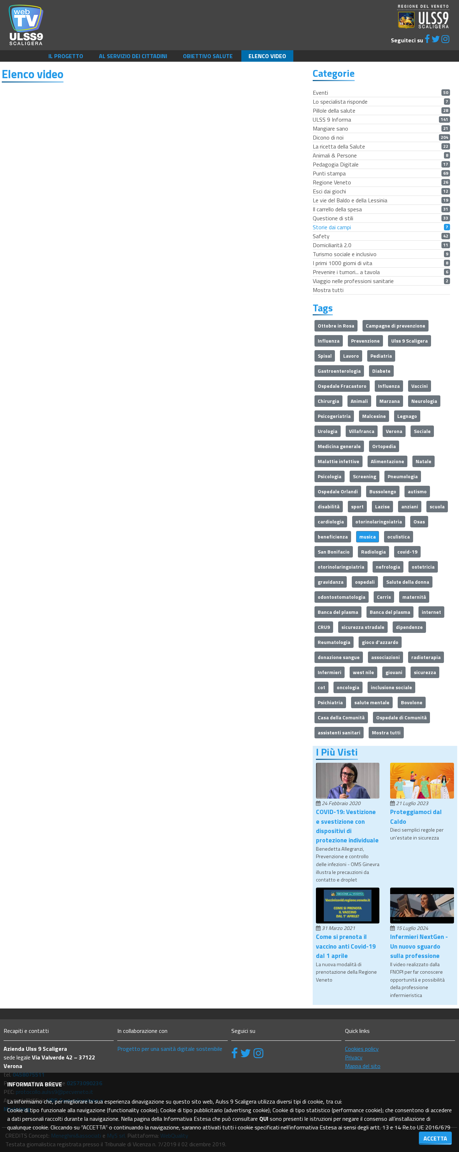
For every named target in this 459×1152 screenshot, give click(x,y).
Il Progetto (65, 56)
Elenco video (267, 56)
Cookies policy (362, 1048)
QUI (263, 1118)
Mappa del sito (362, 1066)
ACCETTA (435, 1138)
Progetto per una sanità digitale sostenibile (169, 1048)
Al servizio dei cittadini (133, 56)
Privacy (354, 1057)
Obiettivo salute (208, 56)
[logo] (26, 24)
